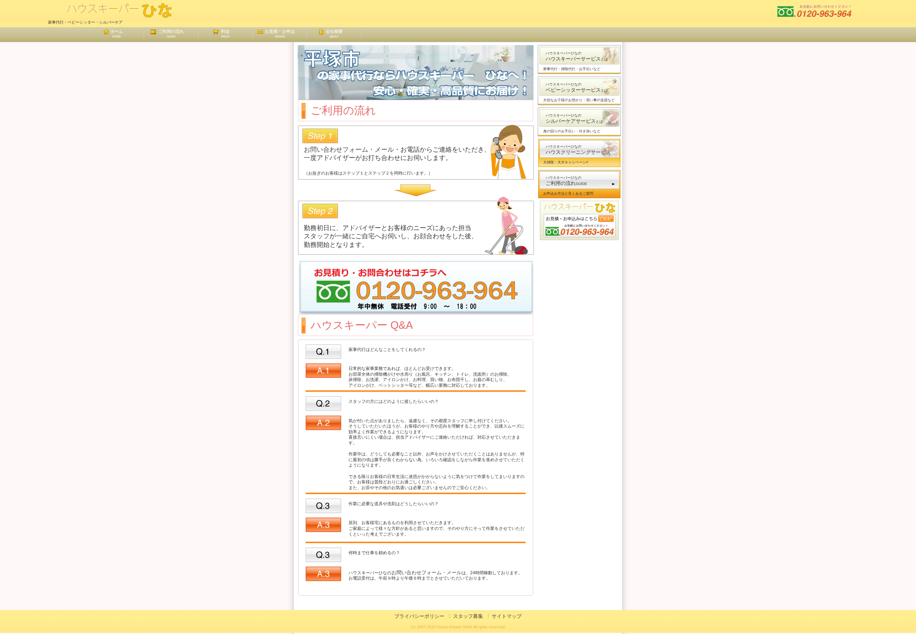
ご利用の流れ (171, 33)
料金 (225, 33)
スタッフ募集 (468, 616)
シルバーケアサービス (574, 118)
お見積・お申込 (280, 33)
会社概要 (334, 33)
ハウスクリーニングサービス (578, 150)
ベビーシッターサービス (577, 87)
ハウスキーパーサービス (577, 56)
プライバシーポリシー (419, 616)
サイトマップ (507, 616)
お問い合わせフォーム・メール (349, 149)
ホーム (116, 33)
